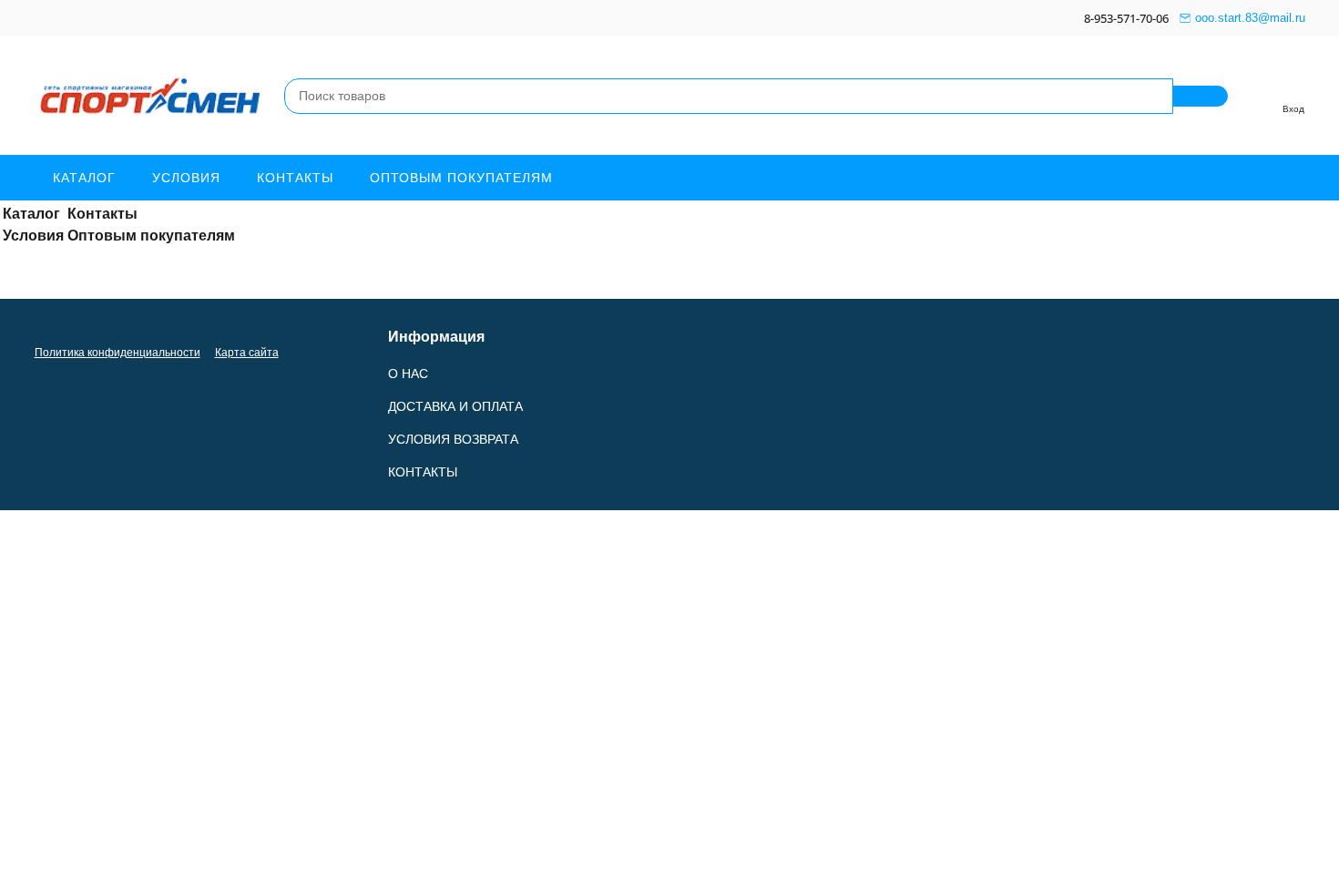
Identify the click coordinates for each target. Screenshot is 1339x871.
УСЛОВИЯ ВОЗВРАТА (453, 439)
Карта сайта (247, 352)
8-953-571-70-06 (1126, 18)
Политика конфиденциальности (117, 352)
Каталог (84, 177)
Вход (1293, 109)
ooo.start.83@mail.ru (1250, 18)
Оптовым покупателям (461, 177)
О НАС (408, 373)
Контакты (295, 177)
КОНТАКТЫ (422, 472)
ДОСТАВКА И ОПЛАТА (455, 406)
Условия (186, 177)
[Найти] (1200, 96)
